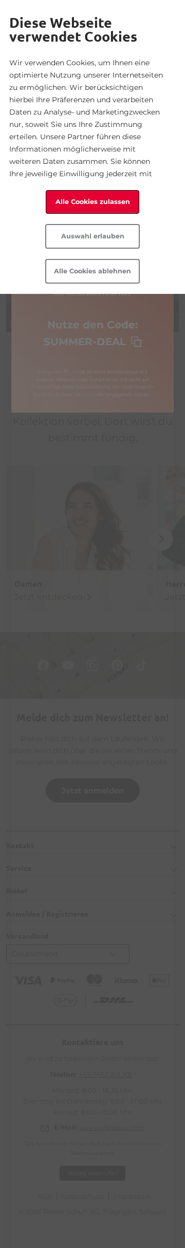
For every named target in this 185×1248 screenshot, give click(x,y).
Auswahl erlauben (92, 236)
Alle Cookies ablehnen (92, 271)
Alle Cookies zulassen (92, 202)
